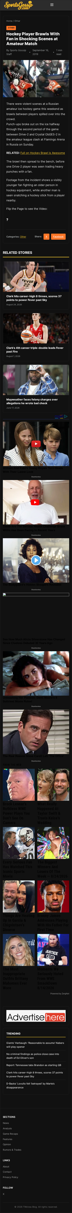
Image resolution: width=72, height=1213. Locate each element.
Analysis (7, 1128)
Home (9, 21)
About (6, 1166)
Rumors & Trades (12, 1149)
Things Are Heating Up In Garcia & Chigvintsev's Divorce (18, 922)
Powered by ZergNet (59, 994)
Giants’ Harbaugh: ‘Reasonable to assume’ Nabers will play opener (35, 1044)
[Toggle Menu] (52, 5)
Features (7, 1139)
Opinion (7, 1144)
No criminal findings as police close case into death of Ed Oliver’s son (32, 1056)
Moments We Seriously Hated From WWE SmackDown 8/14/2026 (50, 978)
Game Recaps (10, 1133)
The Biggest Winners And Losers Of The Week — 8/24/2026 (52, 869)
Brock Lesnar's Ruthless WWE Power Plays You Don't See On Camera (16, 813)
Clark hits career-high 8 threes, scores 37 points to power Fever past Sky (34, 298)
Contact (7, 1171)
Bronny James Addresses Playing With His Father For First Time (53, 922)
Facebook (58, 236)
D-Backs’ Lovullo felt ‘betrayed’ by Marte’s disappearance (30, 1085)
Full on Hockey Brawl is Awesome (42, 153)
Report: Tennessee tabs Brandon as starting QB (33, 1065)
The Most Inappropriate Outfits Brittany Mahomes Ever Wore (15, 978)
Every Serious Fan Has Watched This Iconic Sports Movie (17, 869)
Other (17, 21)
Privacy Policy (10, 1177)
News (6, 1123)
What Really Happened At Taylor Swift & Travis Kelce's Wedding (48, 813)
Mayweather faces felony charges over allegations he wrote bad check (32, 401)
